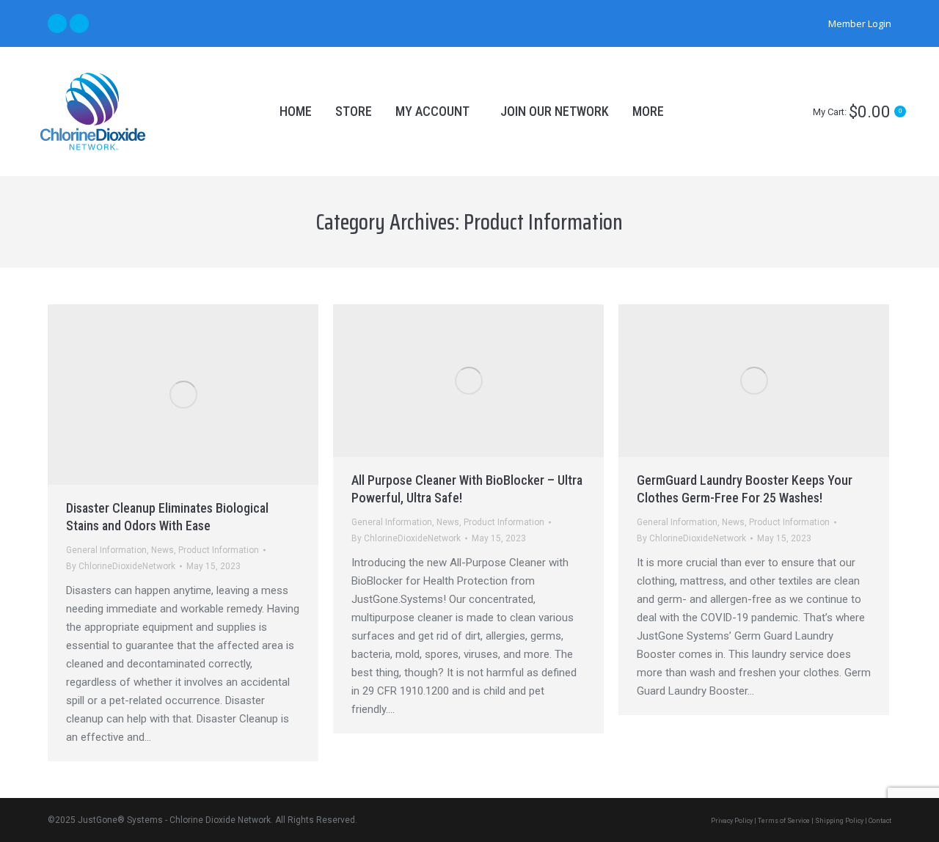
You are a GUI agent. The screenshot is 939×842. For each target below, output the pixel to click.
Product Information (218, 550)
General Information (106, 550)
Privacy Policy (732, 820)
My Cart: (857, 112)
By (120, 566)
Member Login (859, 23)
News (162, 550)
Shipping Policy (839, 820)
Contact (880, 820)
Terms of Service (784, 820)
